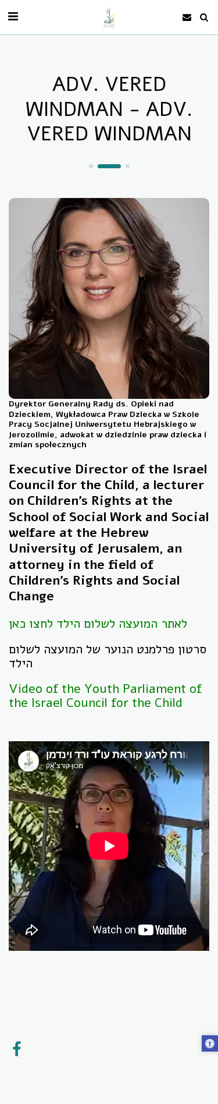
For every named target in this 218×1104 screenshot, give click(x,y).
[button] (13, 17)
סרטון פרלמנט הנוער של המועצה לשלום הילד (107, 656)
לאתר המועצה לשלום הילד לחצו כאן (98, 623)
